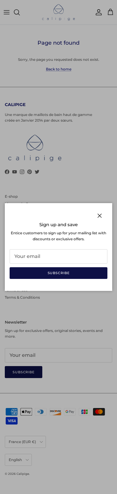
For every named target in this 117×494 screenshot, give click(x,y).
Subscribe (59, 273)
